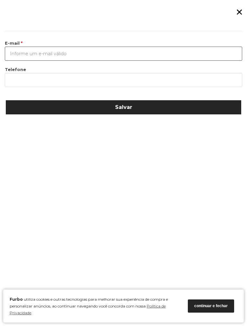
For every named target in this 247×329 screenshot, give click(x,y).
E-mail (13, 43)
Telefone (15, 69)
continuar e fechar (211, 306)
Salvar (123, 107)
